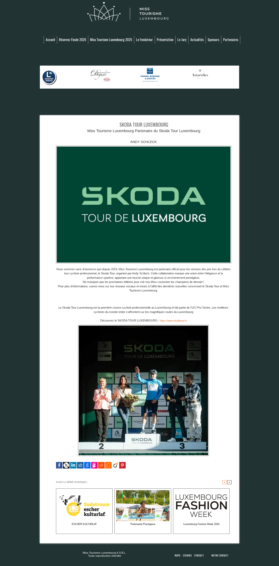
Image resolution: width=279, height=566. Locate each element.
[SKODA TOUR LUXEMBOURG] (143, 147)
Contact (199, 555)
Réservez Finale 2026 (72, 39)
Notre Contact (219, 555)
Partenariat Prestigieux (142, 524)
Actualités (197, 39)
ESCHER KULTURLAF (84, 524)
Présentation (165, 39)
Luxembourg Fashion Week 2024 (201, 524)
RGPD (178, 555)
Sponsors (213, 39)
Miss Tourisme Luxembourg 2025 (111, 39)
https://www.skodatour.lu (173, 320)
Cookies (187, 555)
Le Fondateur (144, 39)
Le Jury (181, 39)
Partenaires (230, 39)
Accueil (50, 39)
